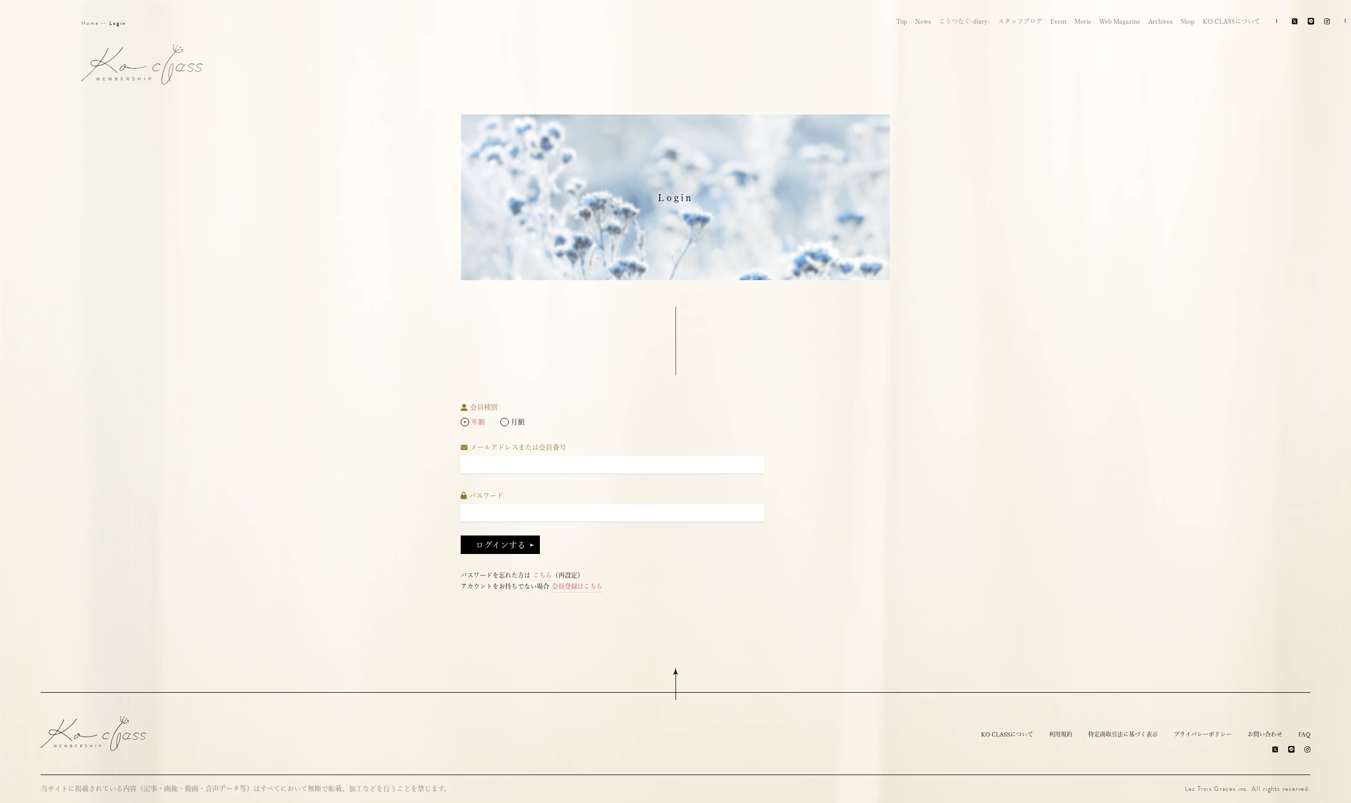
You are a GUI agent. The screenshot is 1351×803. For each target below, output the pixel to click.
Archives (1160, 21)
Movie (1082, 21)
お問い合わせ (1265, 734)
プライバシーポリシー (1203, 734)
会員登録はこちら (577, 586)
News (923, 21)
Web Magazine (1119, 21)
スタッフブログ (1020, 21)
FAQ (1304, 734)
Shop (1188, 21)
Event (1058, 21)
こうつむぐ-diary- (964, 21)
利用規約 (1060, 734)
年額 (478, 421)
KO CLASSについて (1231, 21)
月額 (518, 421)
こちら (542, 575)
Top (901, 21)
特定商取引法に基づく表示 (1123, 734)
